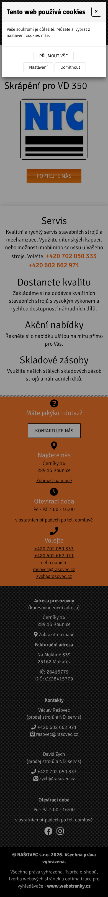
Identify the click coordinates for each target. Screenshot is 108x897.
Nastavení (38, 67)
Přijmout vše (53, 56)
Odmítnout (70, 67)
